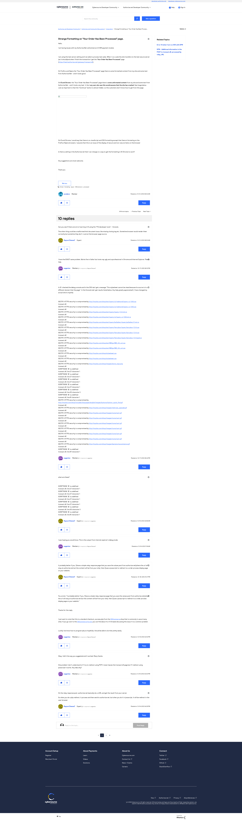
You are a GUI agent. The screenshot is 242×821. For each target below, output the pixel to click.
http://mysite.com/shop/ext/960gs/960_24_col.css (107, 343)
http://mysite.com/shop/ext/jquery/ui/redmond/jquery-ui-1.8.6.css (112, 301)
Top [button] (60, 816)
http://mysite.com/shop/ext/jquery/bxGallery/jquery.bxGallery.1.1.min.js (114, 322)
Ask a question (151, 18)
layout (72, 187)
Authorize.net (164, 798)
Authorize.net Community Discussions (93, 29)
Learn (85, 755)
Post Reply (140, 725)
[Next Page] (109, 735)
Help (173, 7)
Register (48, 755)
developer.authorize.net (159, 1)
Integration (109, 29)
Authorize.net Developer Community (136, 7)
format (62, 187)
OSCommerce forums (84, 622)
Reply (144, 203)
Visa (152, 798)
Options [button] (182, 29)
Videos (85, 759)
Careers (125, 766)
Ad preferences (189, 798)
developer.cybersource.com (176, 1)
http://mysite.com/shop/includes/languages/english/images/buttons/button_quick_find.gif (90, 402)
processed (86, 187)
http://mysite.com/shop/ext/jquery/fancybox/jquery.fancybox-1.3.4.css (114, 327)
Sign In (183, 7)
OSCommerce (79, 187)
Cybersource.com (128, 755)
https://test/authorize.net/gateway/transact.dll (76, 62)
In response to (88, 268)
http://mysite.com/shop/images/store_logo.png (106, 364)
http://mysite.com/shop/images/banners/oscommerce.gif (109, 444)
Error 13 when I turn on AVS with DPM (170, 45)
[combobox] (111, 18)
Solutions (86, 763)
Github (161, 763)
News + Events (127, 763)
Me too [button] (64, 183)
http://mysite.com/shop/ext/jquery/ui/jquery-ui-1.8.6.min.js (110, 317)
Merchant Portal (51, 759)
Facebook (162, 759)
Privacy (176, 798)
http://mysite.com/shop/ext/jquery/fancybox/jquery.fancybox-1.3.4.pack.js (115, 338)
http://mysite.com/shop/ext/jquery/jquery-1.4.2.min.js (108, 312)
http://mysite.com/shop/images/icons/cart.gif (105, 413)
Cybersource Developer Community (62, 7)
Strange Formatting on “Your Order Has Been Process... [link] (131, 29)
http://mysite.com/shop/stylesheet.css (102, 353)
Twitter (161, 755)
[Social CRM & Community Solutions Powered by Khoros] (181, 817)
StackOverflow (164, 766)
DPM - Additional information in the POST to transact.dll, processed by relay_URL (169, 51)
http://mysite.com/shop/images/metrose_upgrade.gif (108, 408)
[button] (61, 202)
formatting (67, 187)
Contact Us (126, 759)
